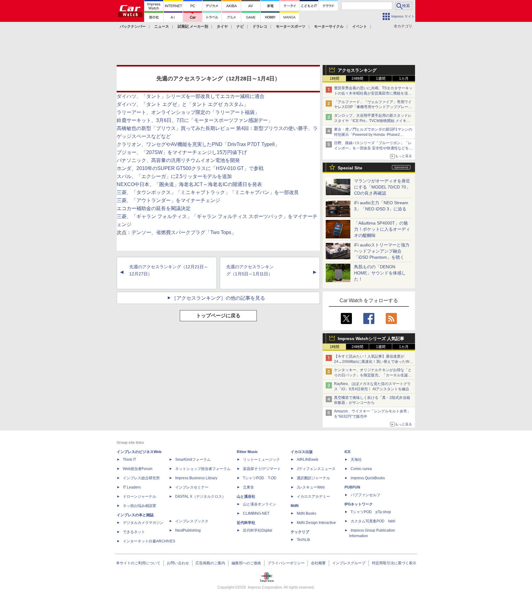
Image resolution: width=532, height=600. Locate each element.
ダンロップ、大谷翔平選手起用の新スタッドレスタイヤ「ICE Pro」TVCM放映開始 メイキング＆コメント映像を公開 (373, 120)
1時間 (334, 78)
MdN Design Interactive (316, 523)
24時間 (357, 78)
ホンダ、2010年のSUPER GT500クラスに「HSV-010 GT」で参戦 (190, 168)
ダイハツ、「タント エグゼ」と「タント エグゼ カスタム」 (182, 104)
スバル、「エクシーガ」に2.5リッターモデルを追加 (174, 176)
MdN (295, 506)
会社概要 (318, 563)
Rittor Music (247, 452)
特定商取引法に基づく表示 (394, 563)
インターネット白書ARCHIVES (149, 541)
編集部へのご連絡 (246, 563)
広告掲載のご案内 (210, 563)
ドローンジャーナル (139, 496)
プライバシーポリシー (286, 563)
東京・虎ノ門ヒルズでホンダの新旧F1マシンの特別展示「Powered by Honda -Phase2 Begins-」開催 (373, 134)
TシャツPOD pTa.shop (371, 512)
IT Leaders (132, 487)
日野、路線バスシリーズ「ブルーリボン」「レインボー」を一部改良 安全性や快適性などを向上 (373, 148)
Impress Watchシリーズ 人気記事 (371, 338)
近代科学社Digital (257, 530)
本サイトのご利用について (138, 563)
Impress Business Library (196, 478)
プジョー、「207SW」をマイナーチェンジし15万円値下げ (182, 152)
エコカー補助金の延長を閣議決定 (154, 208)
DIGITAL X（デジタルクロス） (200, 496)
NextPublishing (188, 530)
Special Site (350, 167)
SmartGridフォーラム (193, 459)
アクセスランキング (357, 70)
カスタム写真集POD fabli (373, 521)
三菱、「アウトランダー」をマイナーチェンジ (168, 200)
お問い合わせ (178, 563)
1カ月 (404, 78)
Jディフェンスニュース (316, 469)
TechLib (303, 539)
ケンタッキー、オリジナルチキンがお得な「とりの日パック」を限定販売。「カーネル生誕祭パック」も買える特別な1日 (373, 375)
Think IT (129, 459)
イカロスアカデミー (313, 496)
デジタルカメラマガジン (143, 523)
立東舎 (248, 487)
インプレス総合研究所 (141, 478)
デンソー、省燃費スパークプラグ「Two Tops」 (183, 232)
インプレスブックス (191, 521)
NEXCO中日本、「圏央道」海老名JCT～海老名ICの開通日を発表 (189, 184)
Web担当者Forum (137, 469)
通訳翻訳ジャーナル (313, 478)
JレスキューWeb (311, 487)
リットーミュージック (261, 459)
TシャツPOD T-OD (259, 478)
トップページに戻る (218, 315)
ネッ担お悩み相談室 (139, 506)
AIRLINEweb (307, 459)
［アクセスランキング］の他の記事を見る (218, 298)
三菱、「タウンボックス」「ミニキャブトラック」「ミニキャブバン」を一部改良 (208, 192)
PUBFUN (352, 487)
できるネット (134, 532)
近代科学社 (246, 523)
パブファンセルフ (365, 495)
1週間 (380, 78)
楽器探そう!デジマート (262, 469)
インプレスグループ (348, 563)
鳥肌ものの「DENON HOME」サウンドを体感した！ (380, 273)
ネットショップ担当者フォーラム (203, 469)
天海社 (356, 459)
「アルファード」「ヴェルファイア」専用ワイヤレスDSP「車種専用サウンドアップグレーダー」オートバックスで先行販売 (373, 107)
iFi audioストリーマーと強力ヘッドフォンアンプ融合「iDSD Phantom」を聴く (381, 251)
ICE (348, 452)
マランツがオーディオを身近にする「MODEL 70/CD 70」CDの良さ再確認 (382, 187)
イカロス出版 (302, 452)
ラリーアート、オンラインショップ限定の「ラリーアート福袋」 (188, 112)
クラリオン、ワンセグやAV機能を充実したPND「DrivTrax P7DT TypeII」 (198, 144)
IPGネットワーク (359, 504)
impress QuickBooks (368, 478)
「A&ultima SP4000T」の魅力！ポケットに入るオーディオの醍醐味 (382, 229)
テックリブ (300, 532)
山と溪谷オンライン (259, 504)
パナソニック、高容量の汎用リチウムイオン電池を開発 (178, 160)
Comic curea (361, 469)
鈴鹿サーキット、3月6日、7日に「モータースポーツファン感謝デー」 (195, 120)
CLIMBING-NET (256, 513)
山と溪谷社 (246, 496)
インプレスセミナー (191, 487)
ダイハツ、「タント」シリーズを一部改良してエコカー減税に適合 (190, 96)
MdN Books (306, 513)
